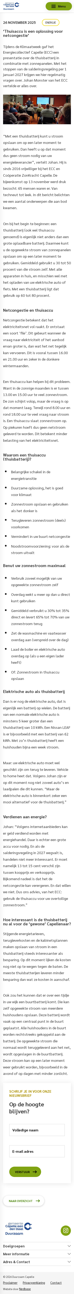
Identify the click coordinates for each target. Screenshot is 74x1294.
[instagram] (66, 1230)
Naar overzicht (21, 1201)
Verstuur (22, 1172)
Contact (56, 1282)
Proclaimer (10, 1282)
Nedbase (25, 1289)
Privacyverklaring (34, 1282)
